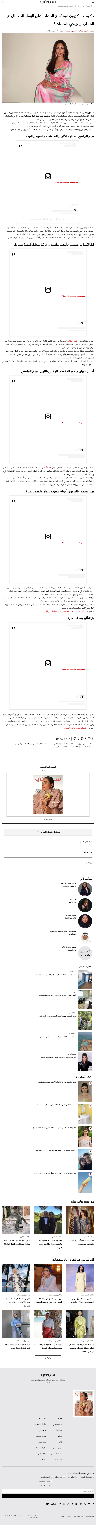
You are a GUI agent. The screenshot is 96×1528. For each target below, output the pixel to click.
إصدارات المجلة (48, 767)
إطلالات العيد (75, 746)
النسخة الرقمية (48, 819)
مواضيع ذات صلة (82, 1201)
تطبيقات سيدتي (40, 1448)
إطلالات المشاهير (89, 1237)
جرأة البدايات (88, 863)
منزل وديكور (72, 971)
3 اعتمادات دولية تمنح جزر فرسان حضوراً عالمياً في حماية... (57, 1036)
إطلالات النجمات (41, 743)
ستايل (60, 1436)
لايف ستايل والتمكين (86, 1477)
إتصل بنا (62, 1516)
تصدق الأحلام (88, 852)
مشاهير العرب (72, 1054)
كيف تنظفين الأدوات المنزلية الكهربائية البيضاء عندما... (56, 1104)
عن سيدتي (42, 1430)
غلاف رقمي (42, 1454)
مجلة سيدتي (41, 1418)
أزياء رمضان (18, 743)
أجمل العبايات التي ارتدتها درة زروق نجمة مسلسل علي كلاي (66, 611)
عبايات (66, 746)
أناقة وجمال (58, 1477)
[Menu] (93, 2)
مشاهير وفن (71, 1477)
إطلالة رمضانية (72, 341)
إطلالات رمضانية (55, 743)
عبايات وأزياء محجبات (86, 31)
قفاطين (58, 746)
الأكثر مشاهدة (84, 1077)
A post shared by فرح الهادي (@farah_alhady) (48, 219)
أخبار (74, 992)
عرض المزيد (48, 1358)
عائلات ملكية (72, 1012)
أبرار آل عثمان (71, 902)
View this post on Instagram (66, 182)
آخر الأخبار (42, 1460)
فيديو (60, 1418)
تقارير (60, 1442)
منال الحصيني (71, 950)
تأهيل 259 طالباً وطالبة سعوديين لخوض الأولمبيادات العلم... (56, 995)
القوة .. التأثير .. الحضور (86, 842)
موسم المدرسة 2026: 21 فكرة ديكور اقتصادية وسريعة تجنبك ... (55, 974)
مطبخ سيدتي (57, 1424)
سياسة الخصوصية (78, 1516)
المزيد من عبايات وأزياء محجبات (73, 1260)
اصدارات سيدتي (56, 1454)
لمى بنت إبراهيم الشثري (69, 886)
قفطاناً (48, 468)
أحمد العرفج (72, 934)
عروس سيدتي (57, 1448)
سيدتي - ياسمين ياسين (68, 31)
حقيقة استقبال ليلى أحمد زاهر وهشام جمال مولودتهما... (55, 1150)
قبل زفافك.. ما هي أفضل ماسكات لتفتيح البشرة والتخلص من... (53, 1127)
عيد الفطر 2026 (87, 746)
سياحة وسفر (72, 1033)
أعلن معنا (69, 1516)
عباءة (18, 228)
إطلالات (65, 743)
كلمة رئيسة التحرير (50, 832)
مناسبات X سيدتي (40, 1424)
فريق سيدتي (42, 1442)
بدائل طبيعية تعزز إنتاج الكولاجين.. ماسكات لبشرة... (57, 1082)
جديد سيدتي (85, 966)
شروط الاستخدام (90, 1516)
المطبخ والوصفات (44, 1481)
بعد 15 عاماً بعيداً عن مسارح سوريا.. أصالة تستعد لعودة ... (57, 1057)
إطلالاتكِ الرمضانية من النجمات (75, 728)
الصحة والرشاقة (45, 1477)
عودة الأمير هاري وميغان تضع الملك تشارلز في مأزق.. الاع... (57, 1016)
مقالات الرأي (86, 879)
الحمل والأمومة (45, 1485)
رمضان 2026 (29, 743)
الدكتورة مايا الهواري (69, 918)
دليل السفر (58, 1460)
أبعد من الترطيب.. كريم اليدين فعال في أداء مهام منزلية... (55, 1173)
